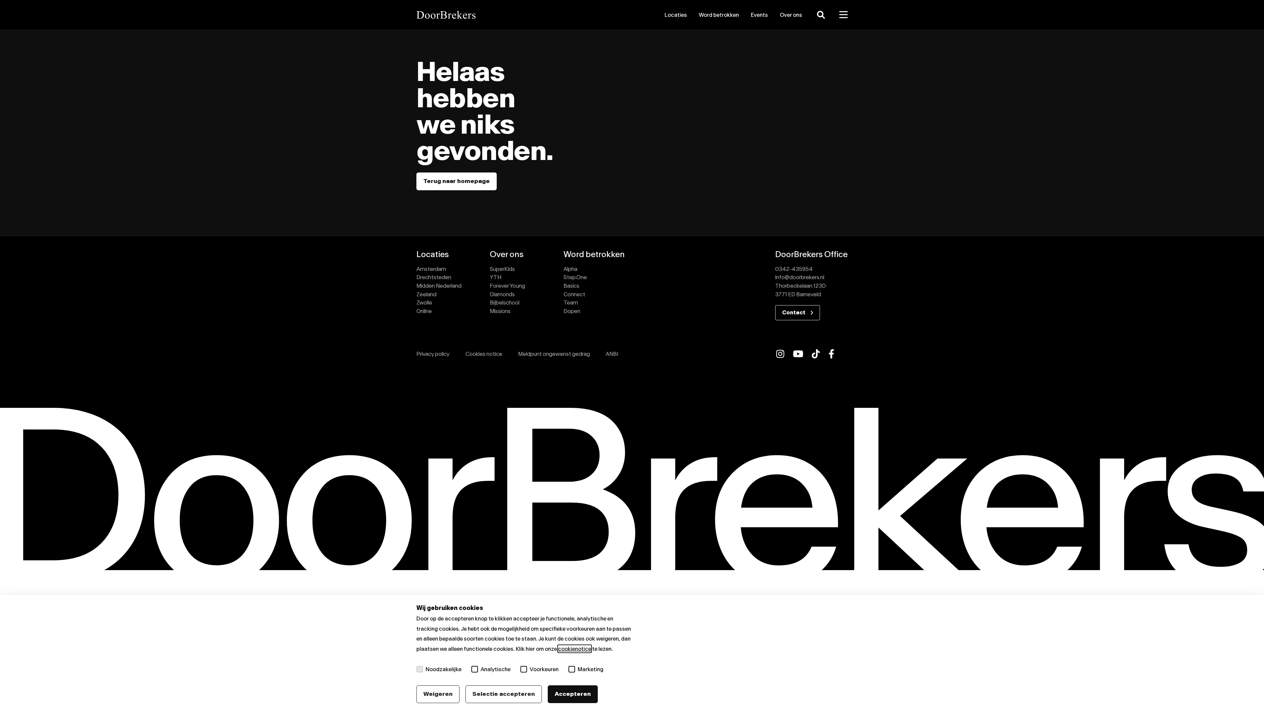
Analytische (496, 669)
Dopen (572, 311)
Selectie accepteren (503, 694)
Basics (571, 285)
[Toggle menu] (843, 14)
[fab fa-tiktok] (816, 353)
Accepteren (573, 694)
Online (424, 311)
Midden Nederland (438, 285)
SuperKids (502, 269)
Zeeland (426, 294)
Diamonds (502, 294)
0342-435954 (794, 269)
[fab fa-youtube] (798, 353)
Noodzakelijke (443, 669)
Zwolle (424, 302)
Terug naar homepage (456, 181)
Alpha (570, 269)
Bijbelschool (504, 302)
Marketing (590, 669)
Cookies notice (483, 353)
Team (571, 302)
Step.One (575, 277)
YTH (495, 277)
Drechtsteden (433, 277)
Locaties (676, 14)
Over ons (791, 14)
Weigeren (438, 694)
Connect (574, 294)
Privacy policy (433, 353)
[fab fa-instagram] (780, 353)
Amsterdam (431, 269)
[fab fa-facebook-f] (831, 353)
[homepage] (485, 15)
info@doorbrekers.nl (799, 277)
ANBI (612, 353)
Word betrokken (719, 14)
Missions (500, 311)
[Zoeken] (821, 15)
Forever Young (507, 285)
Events (759, 14)
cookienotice (574, 648)
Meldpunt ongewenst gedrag (554, 353)
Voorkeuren (544, 669)
